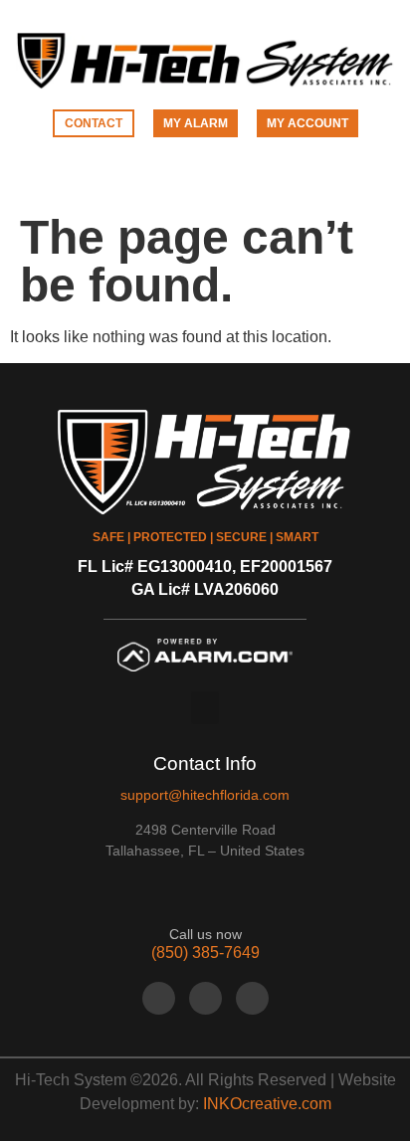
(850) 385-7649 (205, 952)
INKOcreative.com (267, 1103)
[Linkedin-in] (252, 998)
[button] (205, 179)
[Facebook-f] (158, 998)
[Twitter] (205, 998)
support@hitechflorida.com (205, 795)
